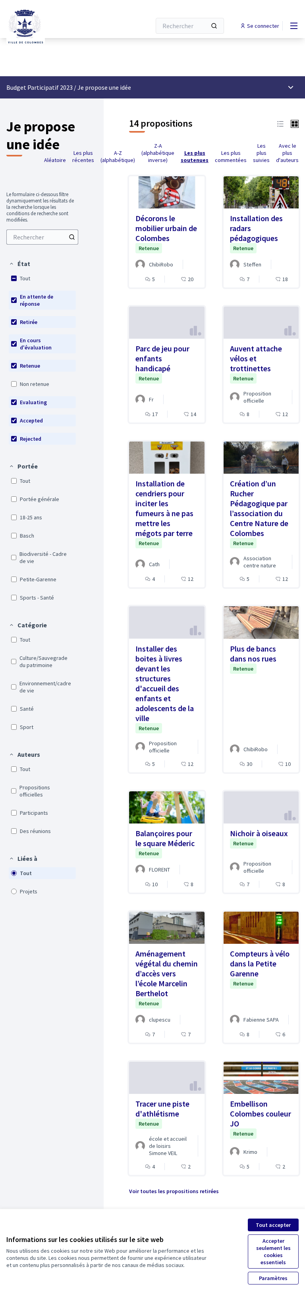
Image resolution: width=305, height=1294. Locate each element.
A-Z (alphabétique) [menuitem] (117, 156)
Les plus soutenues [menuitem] (194, 156)
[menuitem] (42, 237)
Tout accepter (273, 1224)
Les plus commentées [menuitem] (231, 156)
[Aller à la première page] (59, 26)
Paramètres (273, 1278)
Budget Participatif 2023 (39, 87)
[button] (19, 263)
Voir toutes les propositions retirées (174, 1191)
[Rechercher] (214, 25)
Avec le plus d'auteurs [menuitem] (287, 153)
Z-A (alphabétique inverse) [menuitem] (157, 153)
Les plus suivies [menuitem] (261, 153)
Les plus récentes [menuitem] (83, 156)
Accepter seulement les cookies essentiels (273, 1251)
